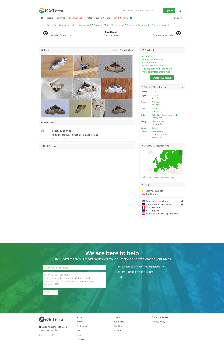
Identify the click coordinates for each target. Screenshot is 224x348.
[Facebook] (131, 18)
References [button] (52, 146)
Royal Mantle (153, 25)
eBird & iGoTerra (103, 18)
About (79, 317)
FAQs (78, 334)
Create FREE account (162, 77)
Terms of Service (160, 317)
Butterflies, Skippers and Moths (69, 25)
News (79, 330)
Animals (155, 95)
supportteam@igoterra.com (150, 266)
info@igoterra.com (144, 271)
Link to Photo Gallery (122, 50)
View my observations (152, 59)
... (43, 25)
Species (50, 18)
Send (48, 292)
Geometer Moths (109, 25)
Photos (89, 18)
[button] (43, 25)
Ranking (118, 326)
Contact (80, 339)
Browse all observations (153, 65)
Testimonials (82, 326)
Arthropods (156, 102)
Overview (178, 18)
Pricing (79, 321)
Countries (61, 18)
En (180, 10)
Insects (155, 108)
